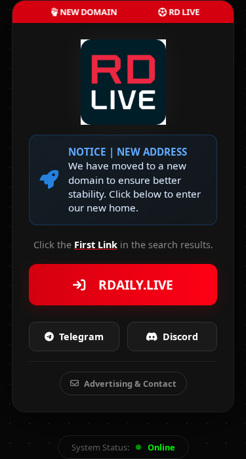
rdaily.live (132, 285)
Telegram (81, 336)
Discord (180, 336)
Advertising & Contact (130, 383)
